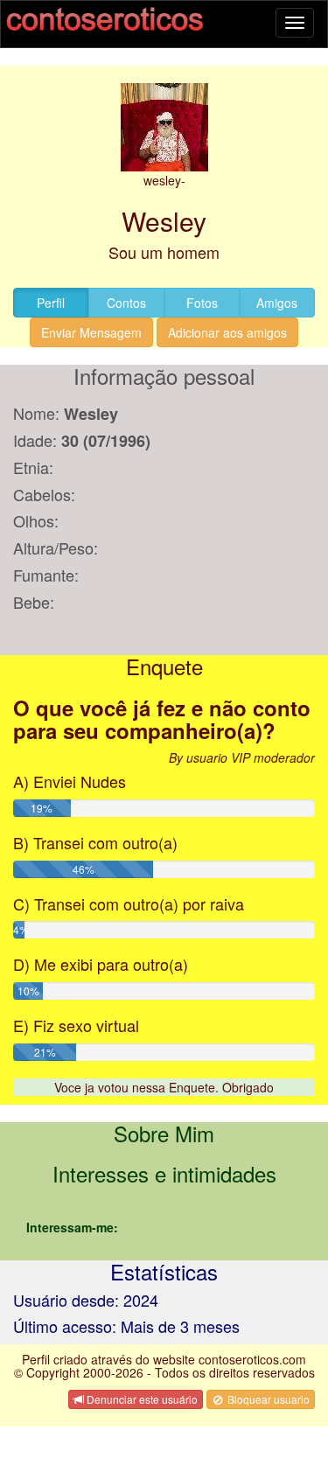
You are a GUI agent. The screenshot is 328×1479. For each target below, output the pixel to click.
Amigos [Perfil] (276, 302)
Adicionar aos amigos (227, 332)
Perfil (51, 302)
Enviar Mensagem (91, 332)
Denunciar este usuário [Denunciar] (141, 1399)
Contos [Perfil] (126, 302)
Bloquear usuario (267, 1399)
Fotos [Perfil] (202, 302)
